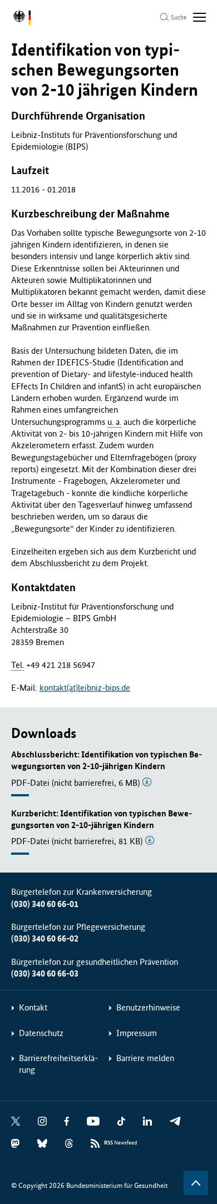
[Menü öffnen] (199, 17)
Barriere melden (145, 1058)
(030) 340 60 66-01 (44, 904)
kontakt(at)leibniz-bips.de (85, 687)
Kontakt (33, 1007)
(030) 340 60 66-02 (44, 938)
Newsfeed (120, 1142)
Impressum (136, 1033)
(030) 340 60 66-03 (44, 973)
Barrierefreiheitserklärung (58, 1064)
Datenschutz (41, 1033)
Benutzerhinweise (148, 1007)
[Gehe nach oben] (196, 1183)
